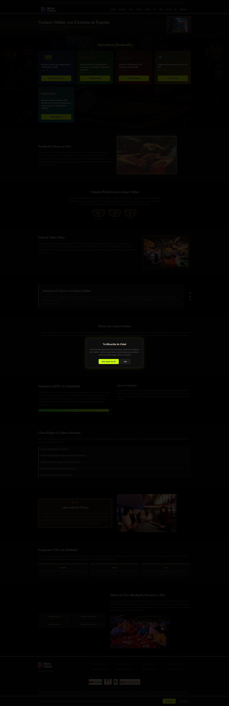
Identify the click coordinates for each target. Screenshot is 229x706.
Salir (125, 361)
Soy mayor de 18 (108, 361)
